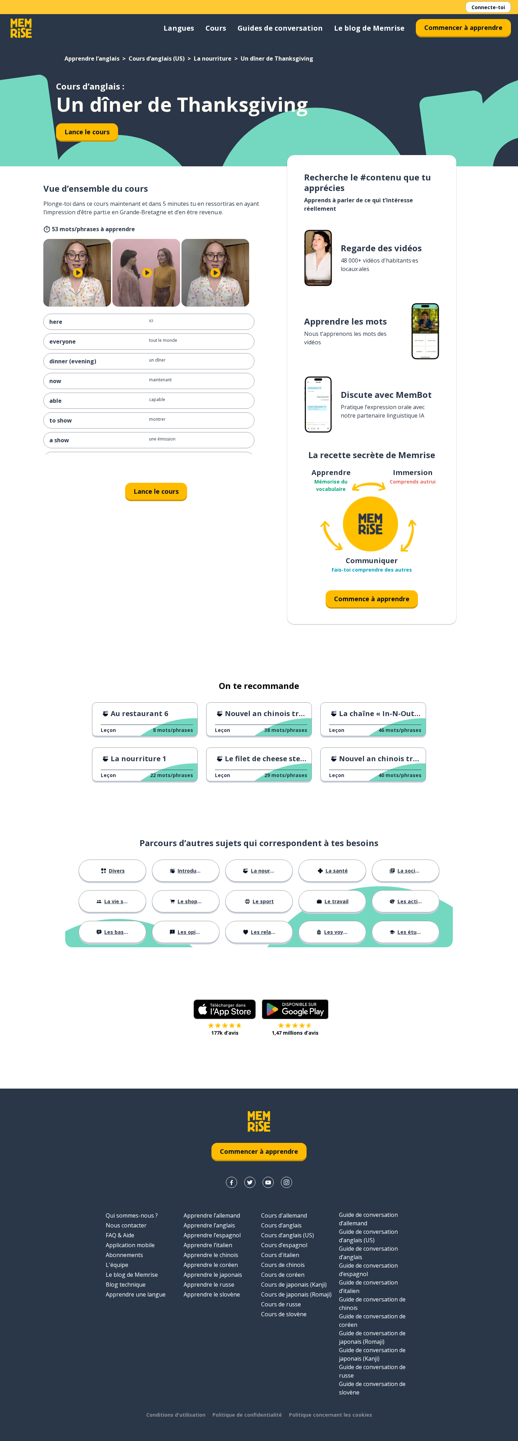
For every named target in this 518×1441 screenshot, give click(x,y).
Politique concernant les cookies (330, 1414)
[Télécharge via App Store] (224, 1009)
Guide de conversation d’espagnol (368, 1270)
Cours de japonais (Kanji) (294, 1284)
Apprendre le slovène (212, 1294)
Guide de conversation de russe (372, 1371)
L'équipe (117, 1265)
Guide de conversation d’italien (368, 1287)
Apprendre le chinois (211, 1255)
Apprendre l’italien (208, 1245)
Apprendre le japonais (213, 1275)
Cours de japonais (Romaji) (296, 1294)
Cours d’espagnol (284, 1245)
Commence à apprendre (371, 599)
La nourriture (213, 58)
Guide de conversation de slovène (372, 1388)
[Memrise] (21, 28)
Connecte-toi (488, 7)
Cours (215, 28)
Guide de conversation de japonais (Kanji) (372, 1354)
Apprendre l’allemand (212, 1215)
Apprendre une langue (136, 1294)
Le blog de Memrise (369, 28)
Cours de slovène (284, 1314)
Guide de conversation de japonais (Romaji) (372, 1337)
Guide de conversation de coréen (372, 1320)
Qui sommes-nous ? (132, 1215)
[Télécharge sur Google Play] (295, 1009)
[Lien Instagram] (286, 1182)
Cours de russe (281, 1304)
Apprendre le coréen (211, 1265)
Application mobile (130, 1245)
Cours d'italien (280, 1255)
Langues (179, 28)
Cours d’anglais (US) (157, 58)
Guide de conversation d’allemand (368, 1219)
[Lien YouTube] (268, 1182)
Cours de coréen (282, 1275)
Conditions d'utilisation (175, 1414)
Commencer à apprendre (463, 27)
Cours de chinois (283, 1265)
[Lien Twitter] (249, 1182)
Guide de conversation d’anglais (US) (368, 1236)
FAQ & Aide (120, 1235)
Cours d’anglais (281, 1225)
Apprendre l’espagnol (212, 1235)
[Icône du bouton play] (77, 273)
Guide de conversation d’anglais (368, 1253)
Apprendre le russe (209, 1284)
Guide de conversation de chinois (372, 1303)
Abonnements (124, 1255)
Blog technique (126, 1284)
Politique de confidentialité (247, 1414)
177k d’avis (225, 1032)
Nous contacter (126, 1225)
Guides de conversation (280, 28)
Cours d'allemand (284, 1215)
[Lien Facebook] (231, 1182)
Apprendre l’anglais (91, 58)
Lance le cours (87, 132)
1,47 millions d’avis (295, 1032)
